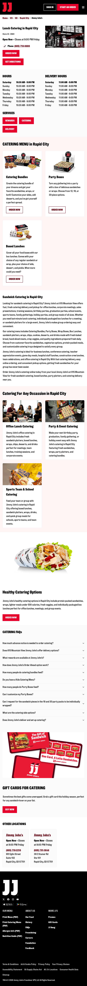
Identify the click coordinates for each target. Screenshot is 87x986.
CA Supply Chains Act (33, 970)
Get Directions (13, 62)
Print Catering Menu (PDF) (12, 924)
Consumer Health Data (69, 970)
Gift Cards (53, 922)
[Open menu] (83, 7)
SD (16, 18)
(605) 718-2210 (13, 850)
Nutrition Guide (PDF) (12, 936)
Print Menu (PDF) (10, 917)
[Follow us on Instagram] (13, 899)
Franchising (30, 932)
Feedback (29, 948)
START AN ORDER (68, 7)
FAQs (27, 927)
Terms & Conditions (11, 964)
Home (5, 18)
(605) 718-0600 (22, 46)
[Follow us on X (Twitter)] (4, 899)
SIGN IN (49, 7)
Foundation (30, 943)
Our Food (29, 917)
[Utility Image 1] (8, 904)
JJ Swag (51, 927)
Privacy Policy (44, 964)
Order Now (11, 53)
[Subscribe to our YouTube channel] (18, 899)
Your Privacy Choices (60, 964)
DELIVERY (9, 129)
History (28, 922)
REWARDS (10, 120)
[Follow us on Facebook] (8, 899)
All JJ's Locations (51, 970)
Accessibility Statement (12, 970)
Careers (29, 938)
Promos (51, 917)
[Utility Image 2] (22, 904)
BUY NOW (9, 809)
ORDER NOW (14, 210)
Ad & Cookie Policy (28, 964)
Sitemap (6, 975)
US (11, 18)
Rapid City (24, 18)
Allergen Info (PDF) (11, 931)
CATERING (26, 120)
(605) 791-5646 (41, 850)
